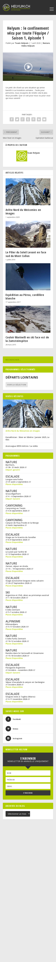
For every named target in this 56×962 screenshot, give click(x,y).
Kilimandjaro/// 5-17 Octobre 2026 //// (17, 625)
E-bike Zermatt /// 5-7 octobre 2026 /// (16, 611)
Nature (46, 43)
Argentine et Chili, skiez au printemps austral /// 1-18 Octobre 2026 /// (27, 596)
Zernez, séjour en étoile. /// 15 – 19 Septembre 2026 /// (19, 567)
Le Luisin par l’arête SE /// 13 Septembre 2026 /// (17, 553)
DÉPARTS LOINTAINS (22, 377)
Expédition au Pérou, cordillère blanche (25, 296)
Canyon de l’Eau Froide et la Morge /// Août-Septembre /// (22, 524)
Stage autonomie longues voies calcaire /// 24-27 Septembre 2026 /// (24, 582)
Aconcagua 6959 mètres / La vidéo (22, 446)
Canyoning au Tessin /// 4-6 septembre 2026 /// (17, 510)
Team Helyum (21, 43)
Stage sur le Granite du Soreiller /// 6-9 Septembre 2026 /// (21, 539)
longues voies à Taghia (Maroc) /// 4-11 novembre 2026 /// (20, 698)
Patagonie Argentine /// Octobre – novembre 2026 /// (20, 669)
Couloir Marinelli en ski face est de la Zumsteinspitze (27, 339)
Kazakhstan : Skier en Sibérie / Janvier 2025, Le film (27, 438)
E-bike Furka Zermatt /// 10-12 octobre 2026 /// (17, 640)
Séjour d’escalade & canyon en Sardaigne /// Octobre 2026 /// (25, 683)
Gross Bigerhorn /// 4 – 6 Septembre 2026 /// (18, 495)
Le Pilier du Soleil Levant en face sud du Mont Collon (26, 254)
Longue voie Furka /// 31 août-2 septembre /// (18, 481)
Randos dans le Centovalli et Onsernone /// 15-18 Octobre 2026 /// (24, 654)
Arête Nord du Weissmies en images (23, 211)
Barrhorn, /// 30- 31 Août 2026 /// (16, 466)
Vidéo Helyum (28, 45)
